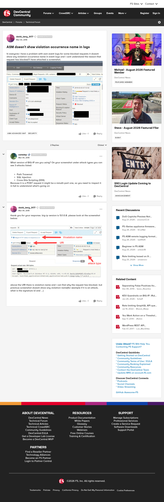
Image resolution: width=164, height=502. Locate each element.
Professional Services (126, 420)
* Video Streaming (125, 386)
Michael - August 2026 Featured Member (134, 71)
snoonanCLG (143, 220)
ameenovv (142, 260)
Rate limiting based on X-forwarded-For (135, 256)
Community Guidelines (38, 430)
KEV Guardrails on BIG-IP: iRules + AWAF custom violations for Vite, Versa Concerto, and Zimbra (139, 295)
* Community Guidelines (129, 358)
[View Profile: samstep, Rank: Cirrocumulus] (13, 156)
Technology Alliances (38, 454)
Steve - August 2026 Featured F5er (136, 128)
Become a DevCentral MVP (38, 439)
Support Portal (126, 430)
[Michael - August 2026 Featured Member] (136, 50)
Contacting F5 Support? (129, 346)
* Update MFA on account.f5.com (133, 372)
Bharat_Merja (142, 309)
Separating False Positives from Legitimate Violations (139, 285)
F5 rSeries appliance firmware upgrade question (138, 226)
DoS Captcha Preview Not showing (136, 216)
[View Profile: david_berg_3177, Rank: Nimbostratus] (11, 38)
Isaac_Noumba (144, 289)
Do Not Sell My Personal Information (97, 490)
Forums (19, 22)
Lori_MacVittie (143, 329)
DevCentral (7, 22)
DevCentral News (122, 77)
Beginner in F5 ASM (132, 246)
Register (144, 13)
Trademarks (35, 490)
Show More (138, 265)
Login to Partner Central (38, 461)
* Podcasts (121, 381)
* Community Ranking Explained (133, 364)
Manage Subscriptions (125, 417)
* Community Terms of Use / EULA (134, 361)
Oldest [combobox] (102, 145)
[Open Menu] (159, 22)
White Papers (82, 420)
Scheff (140, 299)
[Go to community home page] (17, 13)
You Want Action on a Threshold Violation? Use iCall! (139, 315)
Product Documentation (82, 417)
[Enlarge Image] (55, 93)
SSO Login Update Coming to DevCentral (132, 185)
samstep (22, 154)
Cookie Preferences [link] (126, 490)
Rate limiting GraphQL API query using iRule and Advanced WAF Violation (139, 305)
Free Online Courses (82, 433)
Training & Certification (82, 436)
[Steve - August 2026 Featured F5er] (136, 108)
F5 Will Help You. (133, 343)
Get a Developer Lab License (38, 436)
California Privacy (70, 490)
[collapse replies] (3, 154)
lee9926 (142, 240)
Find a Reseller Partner (38, 451)
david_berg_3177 (24, 36)
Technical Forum (33, 22)
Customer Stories (82, 427)
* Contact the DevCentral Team (132, 369)
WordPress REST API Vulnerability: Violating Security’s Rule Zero (134, 325)
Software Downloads (125, 427)
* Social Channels (125, 384)
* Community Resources (128, 367)
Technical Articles (38, 423)
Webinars (82, 430)
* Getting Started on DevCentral (133, 355)
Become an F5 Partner (38, 458)
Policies (46, 490)
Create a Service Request (125, 423)
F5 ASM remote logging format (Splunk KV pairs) (138, 236)
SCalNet (141, 230)
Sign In (156, 13)
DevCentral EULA (38, 433)
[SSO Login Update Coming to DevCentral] (136, 163)
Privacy (56, 490)
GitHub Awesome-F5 (127, 392)
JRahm (139, 319)
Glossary (82, 423)
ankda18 (142, 250)
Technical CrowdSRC (38, 427)
